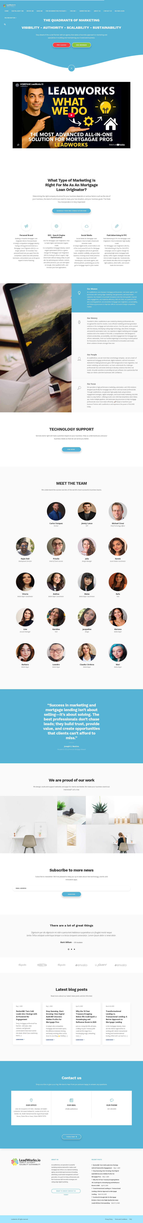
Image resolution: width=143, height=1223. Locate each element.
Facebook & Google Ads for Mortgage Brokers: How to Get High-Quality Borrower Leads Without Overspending (105, 1200)
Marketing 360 (85, 11)
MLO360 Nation (10, 18)
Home (6, 11)
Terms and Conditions (121, 1219)
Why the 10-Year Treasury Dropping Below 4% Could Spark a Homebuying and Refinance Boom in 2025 (86, 1016)
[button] (68, 949)
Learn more (19, 1039)
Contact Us (108, 11)
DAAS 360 (40, 11)
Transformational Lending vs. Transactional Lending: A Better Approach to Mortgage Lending (116, 1016)
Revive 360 (30, 11)
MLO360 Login (119, 11)
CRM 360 (72, 11)
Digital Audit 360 (18, 11)
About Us (97, 11)
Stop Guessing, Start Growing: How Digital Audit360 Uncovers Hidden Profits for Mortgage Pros (55, 1016)
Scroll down (71, 68)
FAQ (130, 1219)
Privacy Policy (109, 1219)
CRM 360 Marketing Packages (56, 11)
